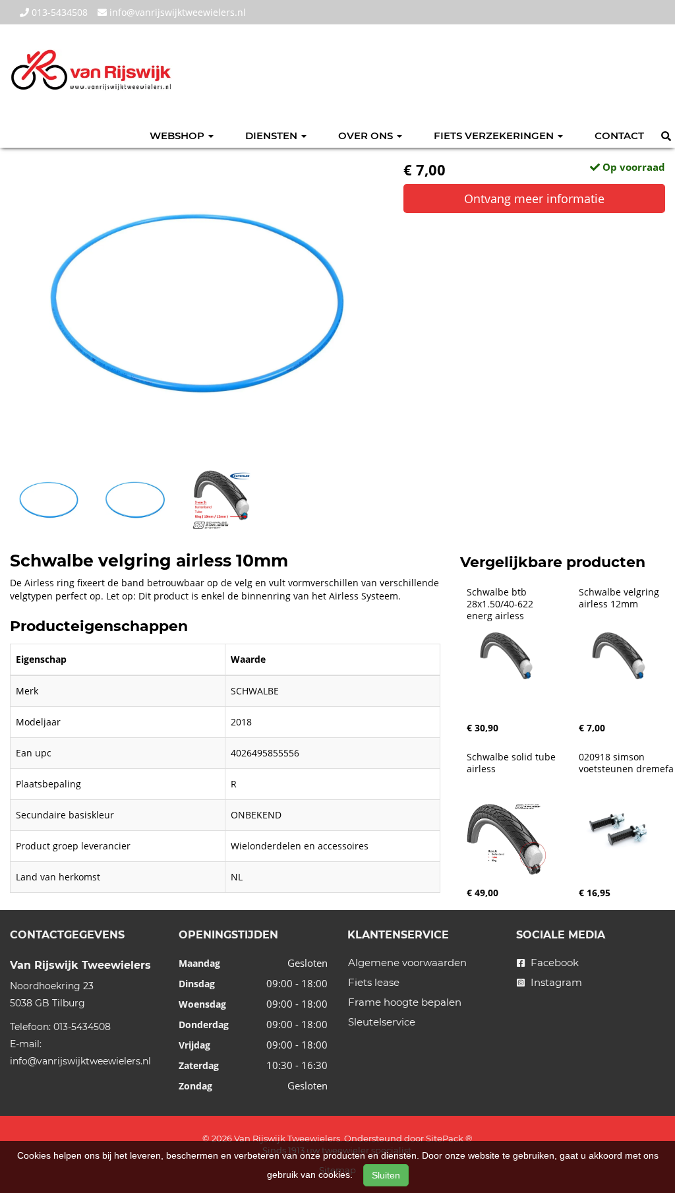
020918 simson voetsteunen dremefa (626, 763)
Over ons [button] (367, 135)
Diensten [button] (272, 135)
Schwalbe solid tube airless (512, 763)
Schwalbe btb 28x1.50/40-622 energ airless (501, 604)
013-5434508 (58, 12)
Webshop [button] (178, 135)
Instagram (555, 982)
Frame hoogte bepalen (404, 1002)
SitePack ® (449, 1138)
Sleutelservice (381, 1022)
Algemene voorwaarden (407, 962)
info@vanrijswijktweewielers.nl (176, 12)
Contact (619, 135)
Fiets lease (373, 982)
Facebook (553, 962)
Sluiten (386, 1175)
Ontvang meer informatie (534, 198)
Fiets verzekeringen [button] (495, 135)
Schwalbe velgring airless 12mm (620, 598)
